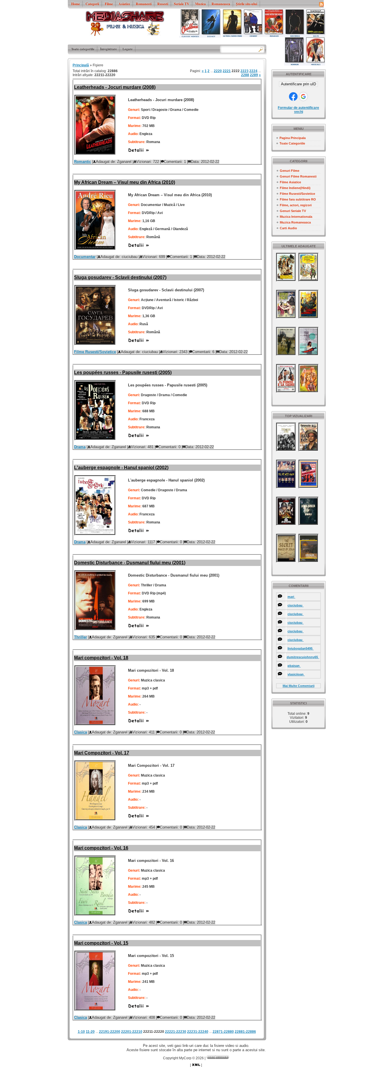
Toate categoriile (82, 49)
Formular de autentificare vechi (298, 110)
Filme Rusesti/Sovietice (297, 193)
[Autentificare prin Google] (303, 96)
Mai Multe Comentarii (299, 685)
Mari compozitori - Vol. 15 (101, 943)
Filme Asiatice (290, 182)
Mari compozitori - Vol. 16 (101, 847)
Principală (81, 65)
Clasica (80, 732)
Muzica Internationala (296, 216)
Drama (80, 447)
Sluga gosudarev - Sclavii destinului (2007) (120, 277)
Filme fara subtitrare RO (298, 199)
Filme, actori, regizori (296, 205)
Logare (128, 49)
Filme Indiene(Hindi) (295, 188)
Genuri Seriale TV (293, 211)
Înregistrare (108, 49)
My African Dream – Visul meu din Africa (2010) (124, 182)
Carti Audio (288, 228)
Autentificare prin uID (298, 84)
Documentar (85, 257)
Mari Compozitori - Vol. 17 (101, 752)
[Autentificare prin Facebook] (293, 96)
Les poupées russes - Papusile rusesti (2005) (123, 372)
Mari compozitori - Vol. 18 (101, 657)
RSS (321, 4)
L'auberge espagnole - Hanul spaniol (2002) (121, 467)
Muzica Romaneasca (295, 222)
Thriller (80, 637)
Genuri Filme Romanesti (298, 176)
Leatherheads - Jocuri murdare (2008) (115, 87)
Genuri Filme (289, 170)
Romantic (82, 161)
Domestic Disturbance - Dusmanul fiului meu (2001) (129, 562)
